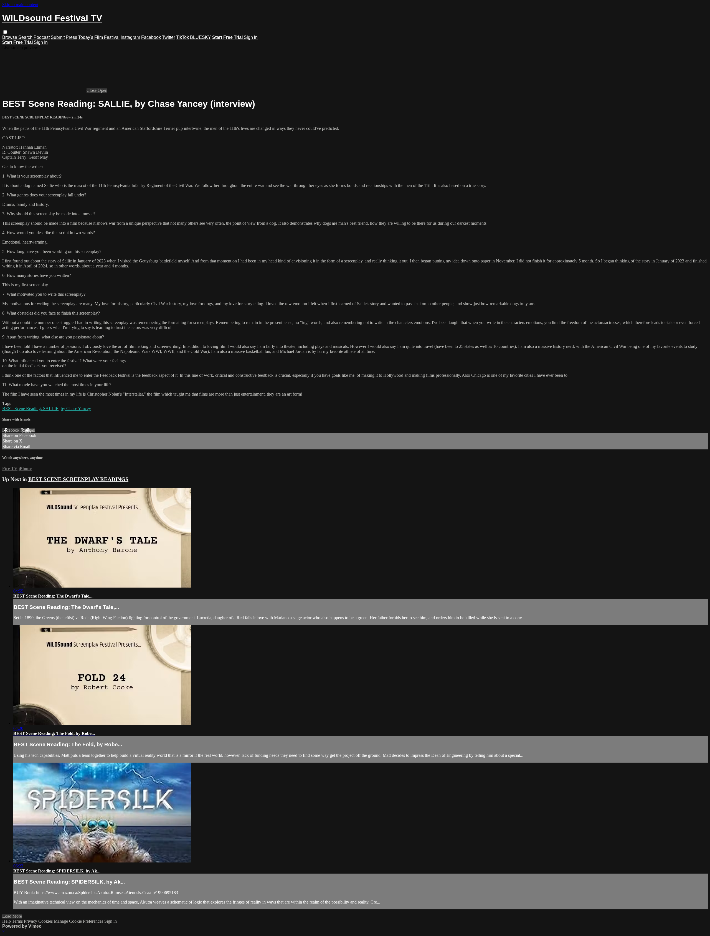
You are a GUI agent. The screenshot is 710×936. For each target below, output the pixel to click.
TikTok (182, 37)
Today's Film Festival (99, 37)
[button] (5, 32)
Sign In (41, 42)
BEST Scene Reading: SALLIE (30, 408)
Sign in (251, 37)
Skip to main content (20, 4)
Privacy (31, 921)
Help (7, 921)
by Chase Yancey (76, 408)
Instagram (130, 37)
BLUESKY (200, 37)
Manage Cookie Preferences (79, 921)
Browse (10, 37)
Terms (18, 921)
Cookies (46, 921)
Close (92, 90)
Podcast (42, 37)
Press (71, 37)
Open (102, 90)
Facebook (151, 37)
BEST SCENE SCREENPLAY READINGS (35, 117)
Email (30, 430)
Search (26, 37)
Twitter (168, 37)
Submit (58, 37)
